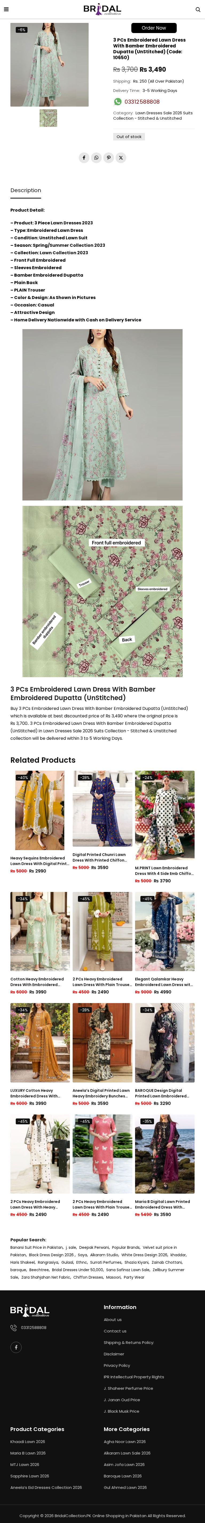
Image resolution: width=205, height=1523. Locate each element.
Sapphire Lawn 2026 (29, 1476)
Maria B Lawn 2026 (28, 1453)
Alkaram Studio (104, 1255)
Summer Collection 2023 (77, 245)
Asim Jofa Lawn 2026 (124, 1464)
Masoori (113, 1277)
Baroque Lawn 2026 (123, 1476)
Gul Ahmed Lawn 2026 (125, 1487)
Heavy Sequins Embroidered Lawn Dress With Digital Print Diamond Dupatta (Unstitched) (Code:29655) (38, 861)
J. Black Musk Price (121, 1411)
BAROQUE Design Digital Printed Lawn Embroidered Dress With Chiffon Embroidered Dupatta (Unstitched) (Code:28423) (162, 1093)
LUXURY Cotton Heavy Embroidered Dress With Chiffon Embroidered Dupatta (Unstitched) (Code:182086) (39, 1093)
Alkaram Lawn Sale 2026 (127, 1453)
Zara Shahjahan (35, 1277)
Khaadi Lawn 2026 (27, 1441)
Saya (82, 1255)
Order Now (154, 28)
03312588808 (33, 1327)
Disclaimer (114, 1354)
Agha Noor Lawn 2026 (125, 1441)
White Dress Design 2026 (144, 1255)
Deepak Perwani (94, 1247)
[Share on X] (121, 157)
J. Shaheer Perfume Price (128, 1388)
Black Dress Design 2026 (52, 1255)
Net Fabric (61, 1277)
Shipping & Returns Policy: (129, 1342)
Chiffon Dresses (88, 1277)
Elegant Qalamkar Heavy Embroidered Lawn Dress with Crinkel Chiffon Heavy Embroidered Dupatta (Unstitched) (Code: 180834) (164, 982)
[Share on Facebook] (84, 157)
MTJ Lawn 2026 (24, 1464)
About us (113, 1319)
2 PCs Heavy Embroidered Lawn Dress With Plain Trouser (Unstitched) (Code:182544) (102, 1204)
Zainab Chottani (167, 1262)
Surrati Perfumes (105, 1262)
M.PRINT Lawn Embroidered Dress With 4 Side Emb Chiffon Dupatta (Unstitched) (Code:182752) (164, 870)
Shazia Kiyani (136, 1262)
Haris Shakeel (22, 1262)
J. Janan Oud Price (122, 1400)
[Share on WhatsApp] (96, 157)
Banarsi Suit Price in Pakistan (36, 1247)
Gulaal (67, 1262)
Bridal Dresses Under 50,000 (77, 1269)
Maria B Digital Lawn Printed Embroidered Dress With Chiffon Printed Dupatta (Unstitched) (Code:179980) (162, 1204)
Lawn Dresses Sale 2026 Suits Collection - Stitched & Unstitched (153, 115)
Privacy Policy (117, 1365)
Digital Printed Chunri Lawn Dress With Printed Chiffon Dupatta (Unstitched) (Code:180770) (99, 857)
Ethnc (81, 1262)
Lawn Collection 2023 (64, 253)
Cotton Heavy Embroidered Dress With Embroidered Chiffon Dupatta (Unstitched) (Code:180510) (39, 982)
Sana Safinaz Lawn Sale (127, 1269)
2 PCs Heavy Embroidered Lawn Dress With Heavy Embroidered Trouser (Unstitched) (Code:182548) (37, 1204)
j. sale (71, 1247)
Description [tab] (25, 190)
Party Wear (134, 1277)
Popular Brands (126, 1247)
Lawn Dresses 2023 (72, 223)
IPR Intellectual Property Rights (134, 1377)
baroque (18, 1269)
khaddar (178, 1255)
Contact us (115, 1331)
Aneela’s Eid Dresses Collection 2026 (46, 1487)
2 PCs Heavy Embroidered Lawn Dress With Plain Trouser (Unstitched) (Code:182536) (102, 982)
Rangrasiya (48, 1262)
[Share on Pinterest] (108, 157)
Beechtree (39, 1269)
